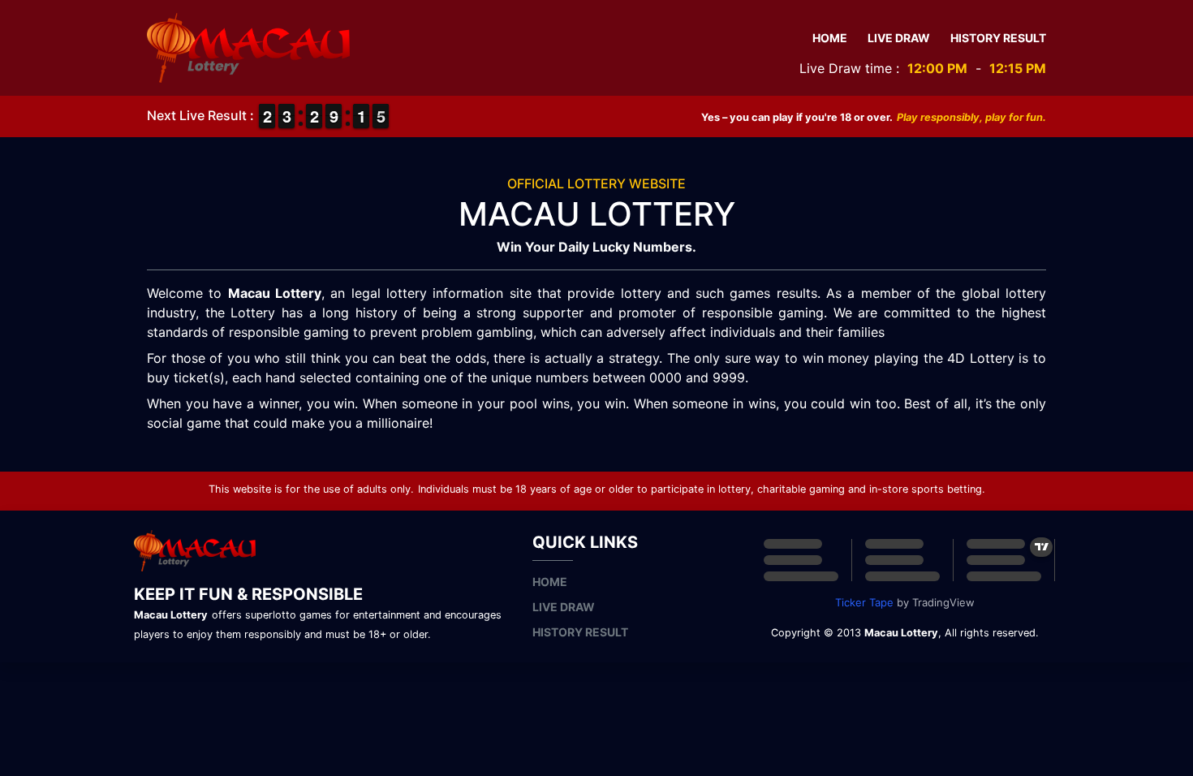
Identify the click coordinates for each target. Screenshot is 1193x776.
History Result (998, 38)
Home (829, 38)
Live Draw (899, 38)
